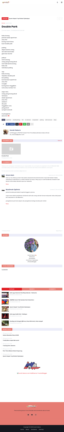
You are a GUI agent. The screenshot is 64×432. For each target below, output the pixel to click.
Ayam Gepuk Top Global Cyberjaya (19, 18)
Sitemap (41, 429)
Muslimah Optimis (13, 189)
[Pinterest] (20, 124)
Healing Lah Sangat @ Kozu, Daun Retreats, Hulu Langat (26, 321)
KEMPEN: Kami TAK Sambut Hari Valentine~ (22, 300)
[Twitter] (17, 124)
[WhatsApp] (24, 124)
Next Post (59, 231)
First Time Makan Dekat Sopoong (12, 351)
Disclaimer (34, 429)
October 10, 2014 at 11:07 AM (56, 189)
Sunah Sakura (15, 130)
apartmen (9, 23)
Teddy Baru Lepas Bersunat (11, 340)
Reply (7, 184)
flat (22, 120)
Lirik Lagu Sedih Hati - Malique (18, 314)
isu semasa (28, 120)
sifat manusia (48, 120)
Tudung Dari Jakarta (9, 345)
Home (3, 23)
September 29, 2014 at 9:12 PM (55, 175)
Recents (32, 289)
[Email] (28, 124)
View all (60, 140)
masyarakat (35, 120)
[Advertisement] (32, 10)
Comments (52, 289)
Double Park (5, 156)
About (27, 429)
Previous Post (6, 231)
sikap (55, 120)
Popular (11, 289)
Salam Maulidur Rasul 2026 (11, 335)
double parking (16, 120)
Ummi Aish (10, 175)
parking (42, 120)
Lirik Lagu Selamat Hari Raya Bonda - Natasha (23, 293)
